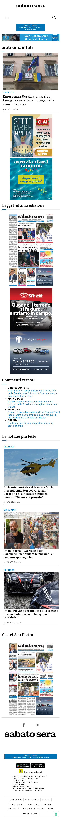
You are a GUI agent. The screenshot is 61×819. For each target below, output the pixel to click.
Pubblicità (14, 809)
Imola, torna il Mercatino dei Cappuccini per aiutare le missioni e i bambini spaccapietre (29, 554)
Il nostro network (32, 772)
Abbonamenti (32, 800)
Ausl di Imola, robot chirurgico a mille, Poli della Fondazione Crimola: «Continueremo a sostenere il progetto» (32, 393)
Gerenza (47, 804)
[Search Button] (50, 15)
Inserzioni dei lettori (34, 809)
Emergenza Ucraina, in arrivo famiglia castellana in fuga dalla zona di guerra (28, 100)
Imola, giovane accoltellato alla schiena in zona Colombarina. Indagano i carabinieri (31, 614)
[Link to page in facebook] (24, 725)
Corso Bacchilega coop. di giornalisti (29, 776)
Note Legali (33, 804)
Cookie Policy (17, 804)
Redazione (16, 800)
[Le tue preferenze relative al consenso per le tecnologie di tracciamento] (56, 814)
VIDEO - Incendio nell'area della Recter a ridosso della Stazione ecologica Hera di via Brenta (33, 404)
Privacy (46, 800)
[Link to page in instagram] (37, 725)
